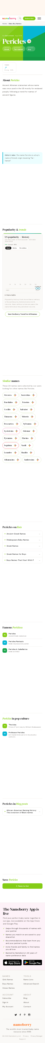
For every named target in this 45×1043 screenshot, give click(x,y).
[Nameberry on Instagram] (29, 1014)
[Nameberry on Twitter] (15, 1014)
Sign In (5, 1002)
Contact (27, 1006)
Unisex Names (8, 988)
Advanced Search (31, 984)
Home (4, 24)
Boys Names (7, 984)
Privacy (26, 1036)
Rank (8, 248)
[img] (22, 268)
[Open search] (19, 18)
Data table (11, 295)
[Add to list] (29, 41)
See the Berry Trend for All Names (22, 314)
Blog (25, 998)
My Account (7, 1006)
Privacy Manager (36, 1036)
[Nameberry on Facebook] (20, 1014)
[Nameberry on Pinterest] (25, 1014)
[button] (22, 886)
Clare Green (9, 36)
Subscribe (29, 18)
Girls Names (7, 979)
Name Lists (28, 979)
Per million (23, 248)
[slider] (37, 288)
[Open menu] (39, 18)
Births (15, 248)
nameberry (22, 1024)
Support (22, 1039)
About (26, 1002)
